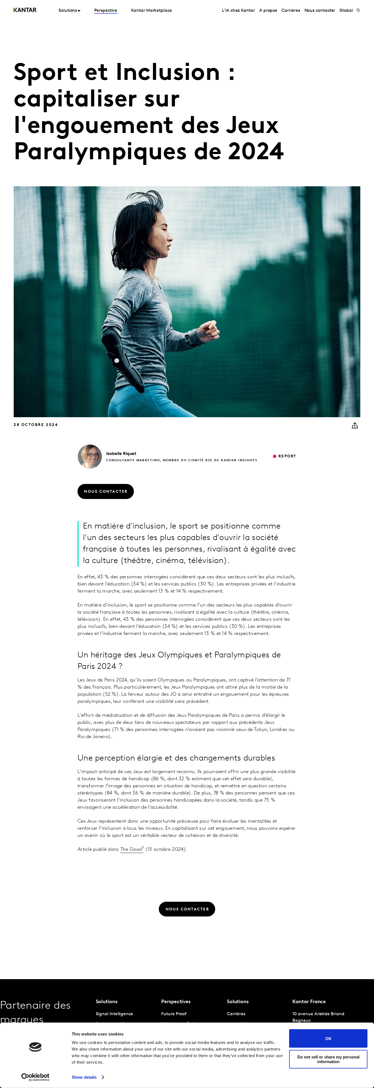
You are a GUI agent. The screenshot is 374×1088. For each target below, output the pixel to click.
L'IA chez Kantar (238, 10)
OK (328, 1038)
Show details (84, 1077)
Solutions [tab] (68, 10)
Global (346, 10)
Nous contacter (319, 10)
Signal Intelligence (114, 1014)
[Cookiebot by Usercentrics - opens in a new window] (35, 1077)
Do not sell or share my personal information (328, 1059)
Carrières (290, 10)
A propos (268, 10)
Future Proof (173, 1014)
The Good (131, 849)
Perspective (105, 10)
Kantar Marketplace (151, 10)
